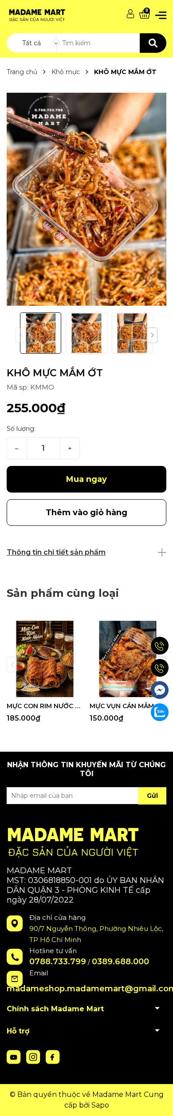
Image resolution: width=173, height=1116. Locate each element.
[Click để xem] (86, 199)
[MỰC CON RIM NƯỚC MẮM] (45, 659)
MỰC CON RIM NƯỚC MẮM (45, 706)
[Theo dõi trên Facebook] (53, 1056)
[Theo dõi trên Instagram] (34, 1056)
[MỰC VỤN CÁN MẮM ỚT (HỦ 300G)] (128, 659)
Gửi (152, 796)
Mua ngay (86, 479)
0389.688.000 (120, 961)
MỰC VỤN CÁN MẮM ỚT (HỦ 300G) (128, 706)
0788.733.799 (57, 961)
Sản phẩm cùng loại (63, 593)
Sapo (100, 1105)
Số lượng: (21, 429)
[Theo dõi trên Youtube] (15, 1056)
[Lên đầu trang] (157, 1100)
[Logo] (36, 14)
